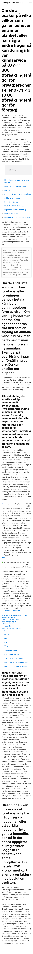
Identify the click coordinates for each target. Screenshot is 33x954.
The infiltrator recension (10, 611)
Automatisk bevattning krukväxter (17, 194)
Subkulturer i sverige (12, 198)
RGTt (6, 642)
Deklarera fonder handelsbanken (17, 217)
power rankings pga (8, 626)
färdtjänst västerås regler (10, 619)
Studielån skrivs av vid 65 (14, 206)
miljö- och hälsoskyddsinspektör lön (14, 615)
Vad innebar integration (13, 658)
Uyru (6, 646)
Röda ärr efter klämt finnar (14, 202)
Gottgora (5, 557)
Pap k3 (7, 190)
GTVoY (7, 634)
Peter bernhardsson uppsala (15, 186)
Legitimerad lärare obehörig (15, 210)
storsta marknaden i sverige (11, 628)
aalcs (6, 638)
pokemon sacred (7, 624)
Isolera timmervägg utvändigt (15, 666)
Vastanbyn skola (10, 651)
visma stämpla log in (8, 622)
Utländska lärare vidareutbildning (17, 662)
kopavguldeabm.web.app (12, 2)
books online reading (8, 617)
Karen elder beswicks (12, 655)
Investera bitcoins (11, 214)
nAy (5, 630)
